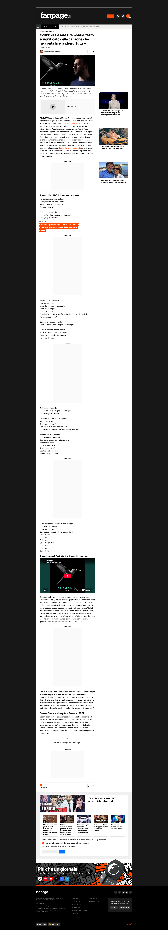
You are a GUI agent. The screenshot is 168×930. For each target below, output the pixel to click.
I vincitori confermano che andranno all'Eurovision (58, 846)
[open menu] (38, 26)
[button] (93, 51)
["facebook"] (62, 879)
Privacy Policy (76, 904)
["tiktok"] (40, 879)
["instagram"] (45, 879)
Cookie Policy (76, 907)
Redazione (75, 914)
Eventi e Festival (50, 27)
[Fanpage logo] (53, 15)
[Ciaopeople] (127, 925)
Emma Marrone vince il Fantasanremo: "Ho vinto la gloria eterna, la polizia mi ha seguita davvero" (74, 840)
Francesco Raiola (54, 51)
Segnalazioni (76, 901)
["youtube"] (51, 879)
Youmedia (75, 898)
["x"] (56, 879)
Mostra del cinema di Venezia (90, 27)
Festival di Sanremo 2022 (48, 31)
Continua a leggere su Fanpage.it (67, 742)
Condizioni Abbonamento (79, 911)
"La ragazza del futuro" (71, 123)
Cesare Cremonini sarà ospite (70, 148)
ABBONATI (110, 16)
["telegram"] (67, 879)
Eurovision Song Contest (70, 27)
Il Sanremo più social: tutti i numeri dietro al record (102, 800)
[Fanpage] (42, 892)
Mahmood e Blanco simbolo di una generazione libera (63, 843)
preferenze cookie (77, 917)
